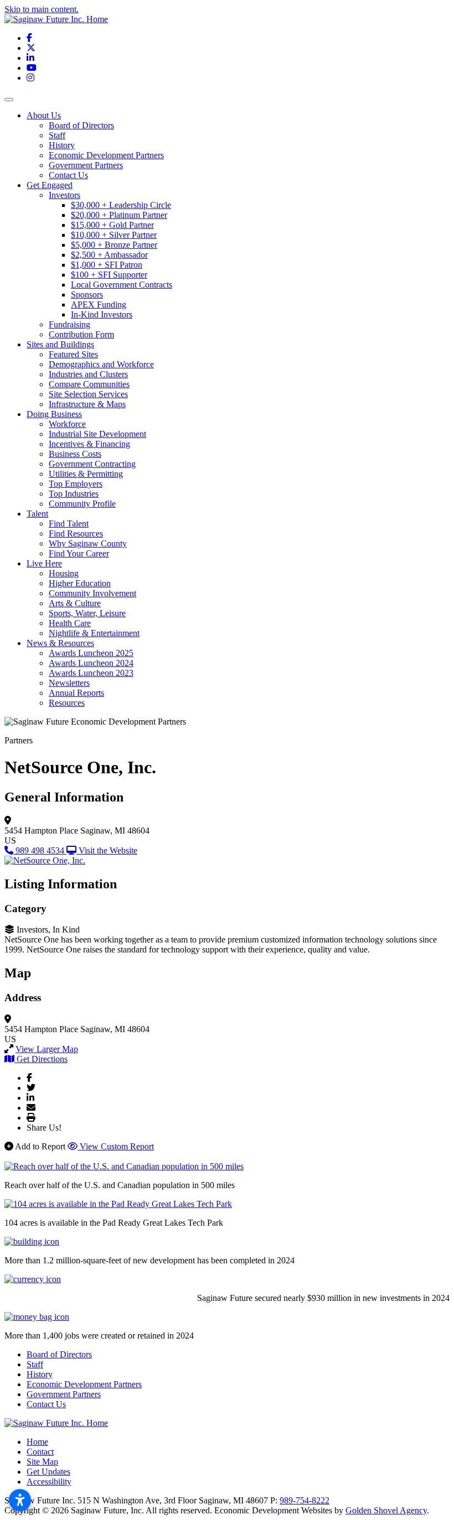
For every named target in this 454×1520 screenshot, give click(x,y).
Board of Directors (81, 125)
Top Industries (74, 493)
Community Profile (82, 503)
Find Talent (69, 523)
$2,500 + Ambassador (109, 254)
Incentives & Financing (89, 444)
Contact (40, 1451)
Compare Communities (89, 384)
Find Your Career (79, 553)
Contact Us (68, 175)
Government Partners (86, 165)
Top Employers (75, 483)
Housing (64, 573)
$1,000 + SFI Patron (106, 264)
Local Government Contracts (121, 284)
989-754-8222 (304, 1500)
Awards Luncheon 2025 (91, 653)
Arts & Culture (75, 603)
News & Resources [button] (60, 643)
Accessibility (49, 1481)
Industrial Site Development (97, 434)
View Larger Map (47, 1049)
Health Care (70, 623)
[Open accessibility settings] (20, 1500)
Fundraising (69, 324)
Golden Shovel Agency (386, 1510)
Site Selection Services (88, 394)
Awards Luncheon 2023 (91, 673)
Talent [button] (37, 513)
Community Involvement (92, 593)
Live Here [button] (44, 563)
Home (37, 1441)
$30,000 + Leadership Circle (121, 205)
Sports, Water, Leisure (87, 613)
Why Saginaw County (88, 543)
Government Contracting (92, 464)
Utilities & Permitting (86, 473)
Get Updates (48, 1471)
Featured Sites (73, 354)
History (62, 145)
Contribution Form (81, 334)
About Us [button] (44, 115)
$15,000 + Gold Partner (112, 225)
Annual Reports (76, 692)
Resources (67, 702)
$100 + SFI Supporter (109, 274)
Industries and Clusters (88, 374)
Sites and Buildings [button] (60, 344)
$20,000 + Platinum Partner (119, 215)
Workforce (67, 424)
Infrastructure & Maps (87, 404)
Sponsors (87, 294)
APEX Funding (98, 304)
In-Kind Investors (101, 314)
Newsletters (69, 683)
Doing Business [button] (54, 414)
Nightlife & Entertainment (94, 633)
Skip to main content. (41, 9)
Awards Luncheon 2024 (91, 663)
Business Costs (75, 454)
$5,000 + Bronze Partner (114, 244)
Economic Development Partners (106, 155)
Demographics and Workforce (101, 364)
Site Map (42, 1461)
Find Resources (76, 533)
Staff (57, 135)
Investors (64, 195)
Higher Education (80, 583)
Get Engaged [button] (50, 185)
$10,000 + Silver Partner (114, 235)
